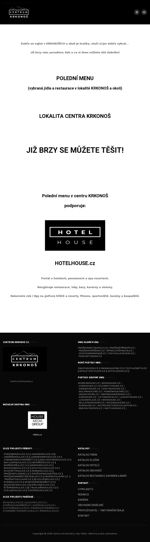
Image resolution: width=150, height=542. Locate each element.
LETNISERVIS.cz (108, 397)
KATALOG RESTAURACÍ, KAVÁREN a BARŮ (102, 476)
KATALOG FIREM (87, 455)
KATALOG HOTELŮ (88, 465)
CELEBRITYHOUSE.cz (110, 385)
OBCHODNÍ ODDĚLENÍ (90, 505)
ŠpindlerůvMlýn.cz (119, 350)
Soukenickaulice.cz (17, 484)
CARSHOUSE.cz (88, 385)
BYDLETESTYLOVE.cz (92, 371)
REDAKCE (83, 495)
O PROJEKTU (85, 489)
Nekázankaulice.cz (16, 468)
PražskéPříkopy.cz (122, 347)
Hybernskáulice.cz (16, 454)
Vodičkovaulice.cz (40, 490)
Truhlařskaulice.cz (43, 487)
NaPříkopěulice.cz (16, 465)
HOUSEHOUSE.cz (89, 394)
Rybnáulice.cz (13, 482)
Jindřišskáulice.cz (16, 456)
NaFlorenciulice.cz (17, 462)
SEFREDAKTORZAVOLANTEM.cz (117, 405)
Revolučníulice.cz (45, 479)
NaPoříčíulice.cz (43, 462)
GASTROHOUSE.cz (113, 388)
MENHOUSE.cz (111, 399)
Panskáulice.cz (42, 470)
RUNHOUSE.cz (87, 405)
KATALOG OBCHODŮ (90, 471)
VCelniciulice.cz (15, 490)
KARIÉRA (83, 500)
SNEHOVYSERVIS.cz (91, 408)
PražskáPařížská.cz (92, 350)
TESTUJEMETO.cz (136, 368)
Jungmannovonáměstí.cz (20, 459)
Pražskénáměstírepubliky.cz (23, 476)
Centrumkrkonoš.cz (92, 353)
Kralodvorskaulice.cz (54, 459)
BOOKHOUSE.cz (111, 383)
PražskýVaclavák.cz (17, 479)
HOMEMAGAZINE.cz (116, 391)
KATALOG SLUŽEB (88, 460)
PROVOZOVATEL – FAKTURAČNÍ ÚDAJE (101, 510)
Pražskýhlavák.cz (56, 476)
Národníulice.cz (41, 465)
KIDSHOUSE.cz (88, 397)
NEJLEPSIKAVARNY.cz (92, 402)
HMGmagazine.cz (111, 368)
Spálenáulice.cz (42, 484)
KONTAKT (84, 516)
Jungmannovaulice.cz (45, 456)
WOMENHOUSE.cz (89, 383)
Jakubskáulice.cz (42, 454)
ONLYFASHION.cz (88, 368)
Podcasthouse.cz (90, 356)
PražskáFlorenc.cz (17, 473)
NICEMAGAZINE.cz (118, 402)
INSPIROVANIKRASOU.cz (115, 394)
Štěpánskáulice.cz (16, 487)
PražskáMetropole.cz (93, 347)
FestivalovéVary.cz (121, 353)
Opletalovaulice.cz (44, 468)
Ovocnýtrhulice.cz (16, 470)
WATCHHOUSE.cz (115, 408)
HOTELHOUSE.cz (75, 263)
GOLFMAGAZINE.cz (90, 391)
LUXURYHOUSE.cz (131, 397)
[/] (137, 12)
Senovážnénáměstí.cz (39, 482)
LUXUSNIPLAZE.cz (90, 399)
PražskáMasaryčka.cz (46, 473)
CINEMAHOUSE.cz (89, 388)
